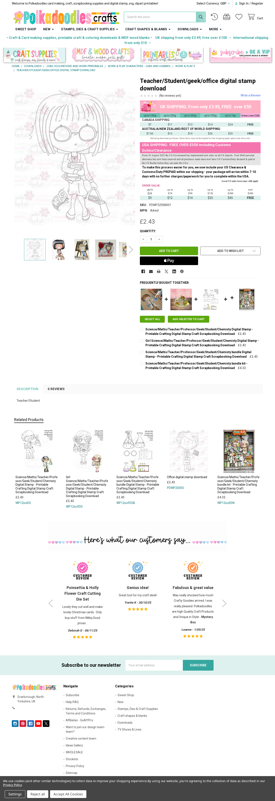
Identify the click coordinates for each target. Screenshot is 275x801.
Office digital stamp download (187, 477)
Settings (15, 794)
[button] (34, 56)
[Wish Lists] (240, 17)
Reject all (38, 794)
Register (257, 3)
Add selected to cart (189, 319)
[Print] (158, 271)
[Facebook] (143, 271)
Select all (152, 319)
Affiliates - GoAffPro (79, 720)
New (46, 29)
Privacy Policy (75, 766)
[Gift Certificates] (227, 17)
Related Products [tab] (29, 419)
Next (131, 249)
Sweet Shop (25, 29)
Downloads (188, 29)
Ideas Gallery (74, 745)
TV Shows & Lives (129, 729)
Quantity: (148, 231)
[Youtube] (38, 723)
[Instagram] (15, 723)
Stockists (72, 759)
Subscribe (72, 695)
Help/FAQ (72, 702)
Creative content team (81, 738)
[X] (166, 271)
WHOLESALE (74, 752)
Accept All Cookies (68, 794)
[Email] (151, 271)
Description (27, 389)
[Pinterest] (182, 271)
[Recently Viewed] (215, 17)
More (213, 29)
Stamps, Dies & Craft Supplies (88, 29)
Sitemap (71, 773)
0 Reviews (56, 389)
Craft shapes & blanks (146, 29)
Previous (18, 249)
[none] (74, 156)
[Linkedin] (174, 271)
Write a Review (251, 95)
